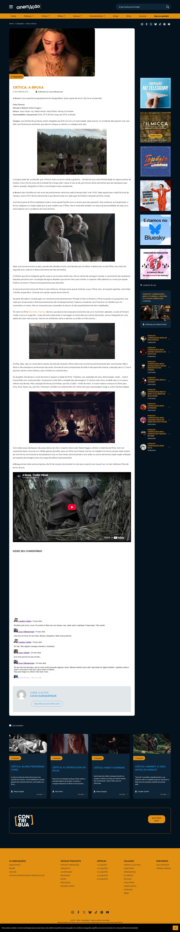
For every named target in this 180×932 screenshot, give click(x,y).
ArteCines (128, 889)
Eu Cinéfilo (128, 875)
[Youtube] (169, 24)
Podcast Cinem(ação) (70, 864)
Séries (128, 16)
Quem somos (14, 864)
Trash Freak (129, 882)
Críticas (44, 16)
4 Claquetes (102, 875)
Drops (63, 879)
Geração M (65, 868)
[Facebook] (146, 24)
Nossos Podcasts (71, 860)
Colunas (76, 16)
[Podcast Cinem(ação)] (155, 195)
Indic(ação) (66, 882)
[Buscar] (167, 7)
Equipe (12, 868)
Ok (175, 928)
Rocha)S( (128, 879)
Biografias (65, 875)
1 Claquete (102, 864)
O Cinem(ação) (17, 860)
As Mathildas (66, 872)
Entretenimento (96, 16)
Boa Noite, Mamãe (37, 311)
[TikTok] (160, 24)
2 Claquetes (102, 868)
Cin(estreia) (129, 868)
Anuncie (142, 16)
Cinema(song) (130, 872)
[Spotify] (164, 24)
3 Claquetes (102, 872)
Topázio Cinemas (163, 868)
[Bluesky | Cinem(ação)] (155, 229)
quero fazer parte (157, 819)
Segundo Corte (67, 886)
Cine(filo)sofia (130, 886)
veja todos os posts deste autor (47, 703)
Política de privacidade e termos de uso (27, 875)
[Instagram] (142, 24)
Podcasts (28, 16)
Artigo (115, 16)
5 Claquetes (19, 23)
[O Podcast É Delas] (155, 264)
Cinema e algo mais (132, 864)
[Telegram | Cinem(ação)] (155, 93)
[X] (151, 24)
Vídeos (60, 16)
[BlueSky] (155, 24)
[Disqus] (72, 584)
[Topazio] (155, 161)
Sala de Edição (162, 864)
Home (13, 16)
